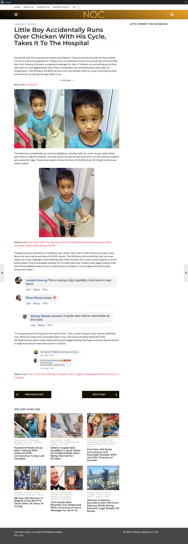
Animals (20, 24)
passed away (20, 444)
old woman (19, 495)
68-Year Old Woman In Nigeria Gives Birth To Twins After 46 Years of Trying (28, 502)
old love (64, 444)
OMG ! (94, 440)
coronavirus (33, 440)
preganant (31, 495)
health (108, 495)
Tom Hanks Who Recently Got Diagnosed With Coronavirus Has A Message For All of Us (66, 506)
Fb (74, 7)
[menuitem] (2, 2)
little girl (109, 444)
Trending (106, 492)
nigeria (36, 492)
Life (88, 440)
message (54, 497)
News (31, 24)
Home (17, 7)
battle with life (105, 440)
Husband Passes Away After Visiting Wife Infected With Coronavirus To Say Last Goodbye (29, 453)
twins (40, 495)
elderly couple (58, 442)
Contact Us (43, 7)
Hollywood (65, 492)
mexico (99, 497)
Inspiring (18, 492)
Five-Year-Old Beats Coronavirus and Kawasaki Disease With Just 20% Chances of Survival (102, 455)
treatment (66, 499)
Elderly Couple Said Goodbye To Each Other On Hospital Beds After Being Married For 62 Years (66, 453)
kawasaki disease (95, 444)
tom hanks (55, 499)
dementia (18, 442)
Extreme (91, 492)
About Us (28, 7)
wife (29, 444)
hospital (28, 442)
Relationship (20, 440)
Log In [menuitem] (8, 2)
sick (89, 446)
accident (91, 495)
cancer (67, 440)
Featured (55, 492)
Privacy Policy (61, 7)
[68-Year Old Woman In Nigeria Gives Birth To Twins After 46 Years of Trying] (30, 478)
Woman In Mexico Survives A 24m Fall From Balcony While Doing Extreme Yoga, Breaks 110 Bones (103, 506)
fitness (100, 495)
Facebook (31, 84)
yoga (106, 497)
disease (103, 442)
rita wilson (64, 497)
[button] (78, 7)
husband (38, 442)
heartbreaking (73, 442)
